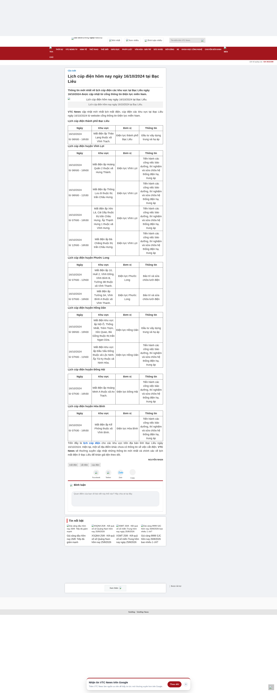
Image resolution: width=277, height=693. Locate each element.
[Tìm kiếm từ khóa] (203, 40)
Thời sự (59, 49)
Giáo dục (115, 49)
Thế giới (104, 49)
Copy (132, 478)
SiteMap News (143, 612)
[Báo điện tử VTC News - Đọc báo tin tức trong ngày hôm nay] (87, 41)
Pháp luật (127, 49)
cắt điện (84, 465)
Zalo (120, 478)
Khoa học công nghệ (192, 49)
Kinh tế (83, 49)
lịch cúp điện (91, 443)
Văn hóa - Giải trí (143, 49)
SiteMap (131, 612)
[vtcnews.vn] (96, 473)
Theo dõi (174, 684)
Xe (178, 49)
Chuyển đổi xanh (213, 49)
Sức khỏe (158, 49)
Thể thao (93, 49)
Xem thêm (114, 588)
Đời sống (169, 49)
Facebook (96, 478)
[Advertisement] (190, 111)
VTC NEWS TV (71, 49)
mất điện (73, 465)
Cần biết (72, 71)
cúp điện (95, 465)
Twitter (108, 478)
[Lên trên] (271, 687)
